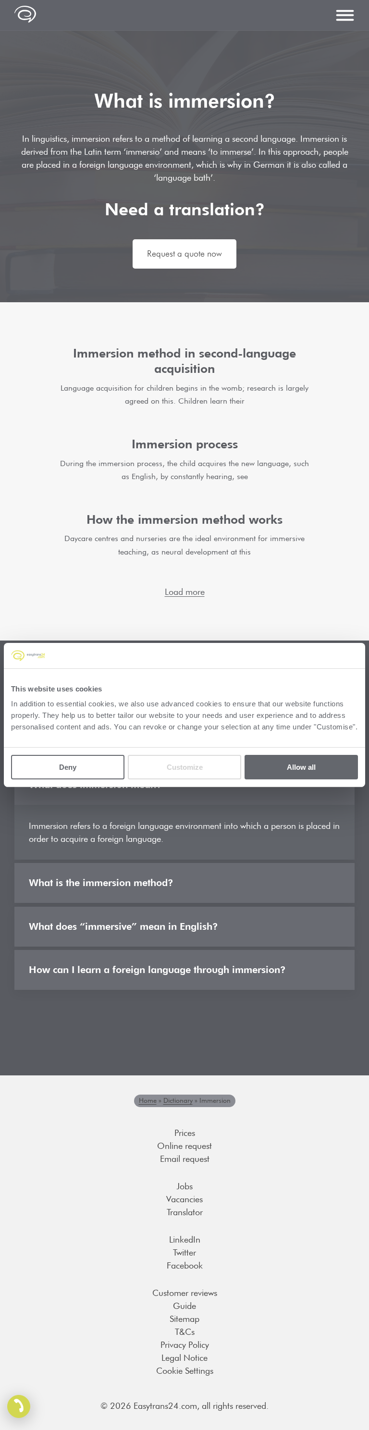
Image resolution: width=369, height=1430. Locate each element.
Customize (185, 767)
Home (148, 1100)
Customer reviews (184, 1293)
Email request (184, 1159)
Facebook (185, 1265)
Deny (67, 767)
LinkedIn (184, 1239)
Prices (184, 1133)
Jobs (184, 1186)
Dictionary (178, 1100)
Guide (184, 1306)
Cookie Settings (184, 1371)
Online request (184, 1146)
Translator (185, 1212)
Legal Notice (184, 1358)
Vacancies (184, 1199)
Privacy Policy (184, 1345)
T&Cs (185, 1332)
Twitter (184, 1252)
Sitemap (184, 1319)
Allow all (301, 767)
